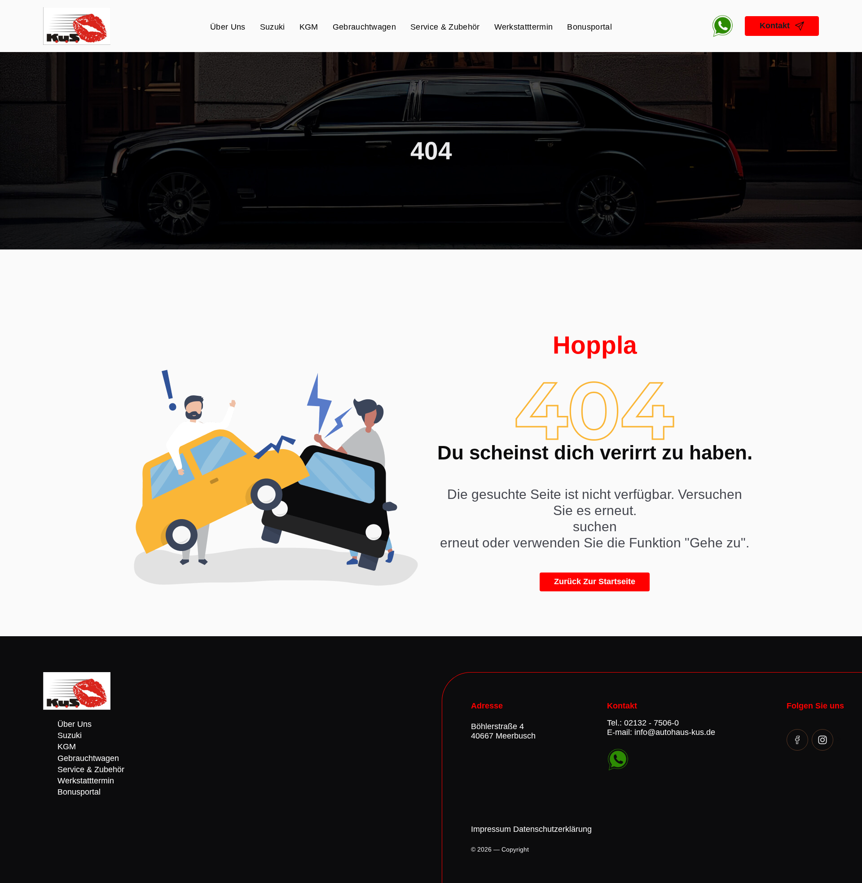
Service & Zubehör (444, 26)
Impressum (491, 829)
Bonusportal (589, 26)
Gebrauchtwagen (364, 26)
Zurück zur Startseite (594, 581)
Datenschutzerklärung (552, 829)
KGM (308, 26)
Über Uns (228, 26)
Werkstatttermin (523, 26)
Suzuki (272, 26)
